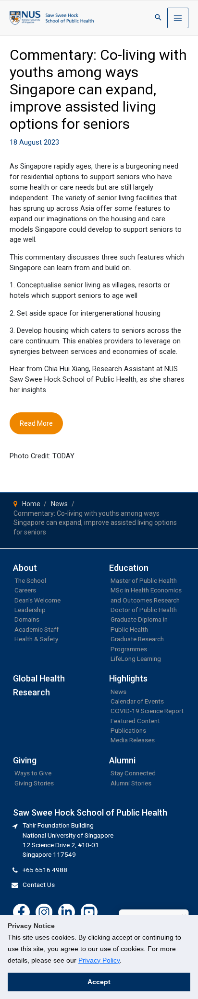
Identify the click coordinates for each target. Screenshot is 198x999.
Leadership (30, 609)
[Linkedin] (66, 912)
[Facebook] (21, 912)
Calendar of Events (137, 701)
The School (30, 580)
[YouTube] (89, 912)
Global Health (39, 678)
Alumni (122, 760)
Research (31, 692)
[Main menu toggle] (177, 18)
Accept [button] (99, 982)
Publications (128, 730)
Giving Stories (34, 783)
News (118, 691)
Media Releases (133, 740)
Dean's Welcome (37, 600)
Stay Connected (133, 773)
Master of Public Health (144, 580)
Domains (26, 619)
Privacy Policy (99, 960)
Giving (25, 760)
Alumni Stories (131, 783)
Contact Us (39, 884)
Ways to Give (32, 773)
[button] (158, 18)
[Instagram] (44, 912)
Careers (25, 590)
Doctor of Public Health (144, 609)
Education (128, 568)
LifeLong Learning (136, 658)
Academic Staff (36, 629)
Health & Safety (36, 639)
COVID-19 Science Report (147, 711)
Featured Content (135, 721)
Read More (36, 423)
